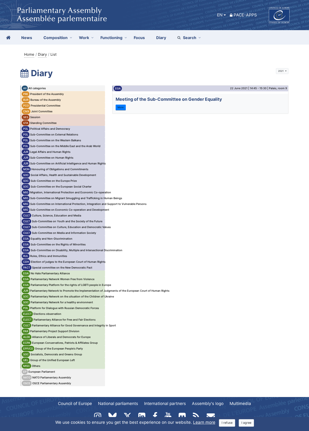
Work (84, 37)
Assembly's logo (208, 403)
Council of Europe (75, 403)
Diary (42, 54)
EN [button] (220, 15)
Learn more (204, 422)
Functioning (111, 37)
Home (29, 54)
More (121, 107)
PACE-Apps (245, 15)
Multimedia (240, 403)
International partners (165, 403)
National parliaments (118, 403)
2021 (281, 70)
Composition (55, 37)
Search (189, 37)
